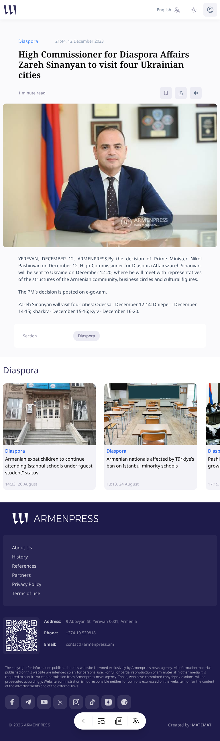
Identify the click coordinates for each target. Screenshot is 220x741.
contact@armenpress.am (90, 644)
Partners (21, 575)
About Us (22, 547)
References (24, 566)
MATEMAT (201, 725)
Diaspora (86, 335)
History (20, 557)
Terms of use (26, 593)
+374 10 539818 (81, 632)
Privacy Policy (26, 584)
